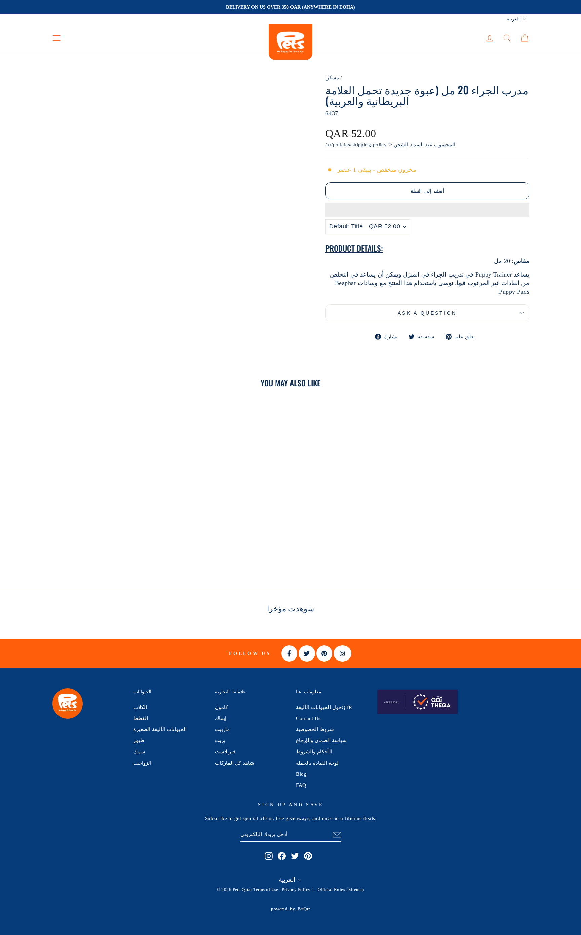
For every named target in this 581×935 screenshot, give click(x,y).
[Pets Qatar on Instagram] (269, 856)
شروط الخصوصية (315, 729)
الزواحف (142, 763)
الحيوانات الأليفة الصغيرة (160, 729)
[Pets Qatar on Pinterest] (308, 856)
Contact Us (308, 718)
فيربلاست (225, 751)
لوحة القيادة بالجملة (317, 763)
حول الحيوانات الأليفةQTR (324, 707)
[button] (427, 210)
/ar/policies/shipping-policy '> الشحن (366, 144)
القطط (140, 718)
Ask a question (427, 313)
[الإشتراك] (337, 834)
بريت (220, 740)
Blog (301, 774)
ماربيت (222, 729)
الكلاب (140, 707)
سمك (139, 751)
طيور (138, 740)
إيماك (220, 718)
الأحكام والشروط (314, 751)
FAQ (301, 785)
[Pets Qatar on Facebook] (282, 856)
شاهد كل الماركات (234, 763)
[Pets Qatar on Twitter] (295, 856)
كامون (221, 707)
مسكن (332, 77)
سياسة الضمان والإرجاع (321, 740)
